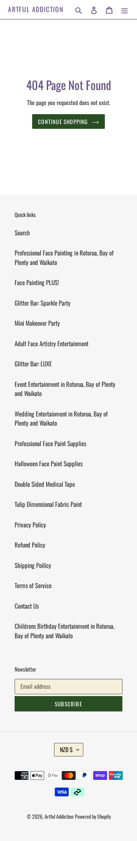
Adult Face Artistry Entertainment (51, 343)
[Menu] (124, 9)
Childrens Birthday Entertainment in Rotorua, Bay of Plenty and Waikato (64, 630)
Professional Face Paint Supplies (50, 443)
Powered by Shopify (93, 816)
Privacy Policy (30, 524)
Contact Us (27, 605)
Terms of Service (33, 585)
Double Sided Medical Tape (45, 484)
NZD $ (66, 749)
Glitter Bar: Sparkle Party (43, 302)
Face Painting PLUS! (37, 282)
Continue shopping (63, 121)
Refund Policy (30, 544)
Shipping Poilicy (33, 565)
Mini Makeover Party (37, 323)
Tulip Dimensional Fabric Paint (48, 504)
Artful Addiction (36, 9)
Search (22, 232)
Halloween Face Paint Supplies (49, 463)
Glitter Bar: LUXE (33, 363)
